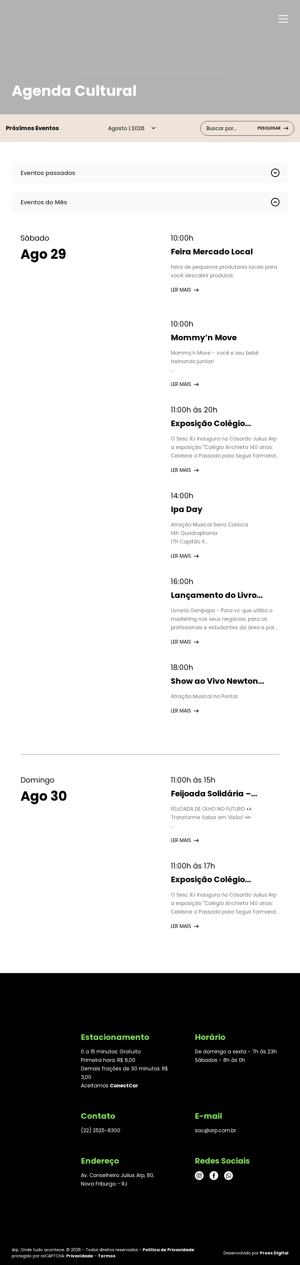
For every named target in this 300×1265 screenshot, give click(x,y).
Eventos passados (48, 173)
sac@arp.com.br (215, 1130)
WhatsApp (228, 1175)
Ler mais (181, 289)
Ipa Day (186, 509)
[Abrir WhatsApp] (285, 1250)
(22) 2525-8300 (100, 1130)
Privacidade (79, 1256)
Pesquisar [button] (269, 128)
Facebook (213, 1175)
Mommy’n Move (204, 337)
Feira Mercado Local (212, 251)
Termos (106, 1256)
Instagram (199, 1175)
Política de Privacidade (168, 1250)
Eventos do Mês (44, 202)
